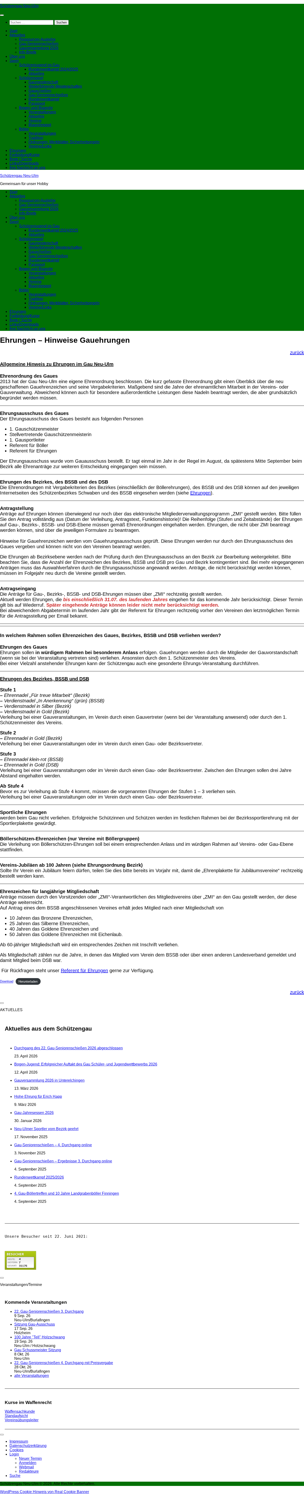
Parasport (36, 103)
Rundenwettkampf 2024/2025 (53, 69)
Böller (24, 129)
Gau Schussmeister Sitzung (37, 1350)
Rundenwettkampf (43, 99)
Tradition (35, 138)
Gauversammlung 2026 (38, 48)
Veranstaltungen (42, 112)
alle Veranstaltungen (31, 1376)
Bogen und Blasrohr (36, 108)
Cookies (17, 1450)
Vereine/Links (40, 146)
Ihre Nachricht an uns (27, 168)
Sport (14, 61)
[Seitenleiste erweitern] (2, 1003)
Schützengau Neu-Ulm (19, 6)
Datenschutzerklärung (28, 1446)
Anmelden (27, 1463)
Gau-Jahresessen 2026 (34, 1113)
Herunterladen (28, 981)
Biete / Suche (21, 159)
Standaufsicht (16, 1416)
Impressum (19, 1441)
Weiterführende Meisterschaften (55, 86)
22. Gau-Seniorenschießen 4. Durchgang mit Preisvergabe (63, 1363)
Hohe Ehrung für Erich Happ (38, 1096)
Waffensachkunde (20, 1411)
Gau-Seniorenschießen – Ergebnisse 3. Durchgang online (63, 1161)
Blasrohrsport (39, 125)
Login (14, 1454)
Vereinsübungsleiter (21, 1420)
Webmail (26, 1467)
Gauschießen (39, 91)
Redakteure (29, 1471)
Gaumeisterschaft (43, 82)
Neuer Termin (30, 1458)
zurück (297, 352)
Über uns (17, 56)
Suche (15, 1476)
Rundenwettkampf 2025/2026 (39, 1177)
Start (13, 31)
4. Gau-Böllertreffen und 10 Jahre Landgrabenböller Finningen (66, 1193)
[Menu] (2, 15)
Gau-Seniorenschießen (38, 44)
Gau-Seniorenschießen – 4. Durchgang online (53, 1145)
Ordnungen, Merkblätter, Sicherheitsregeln (64, 142)
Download (6, 981)
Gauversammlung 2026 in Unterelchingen (49, 1080)
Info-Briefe (27, 52)
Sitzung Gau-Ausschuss (34, 1324)
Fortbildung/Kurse (25, 155)
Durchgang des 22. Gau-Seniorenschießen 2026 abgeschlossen (68, 1048)
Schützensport (31, 78)
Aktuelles (17, 35)
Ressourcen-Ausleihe (37, 39)
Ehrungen (18, 150)
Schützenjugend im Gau (39, 65)
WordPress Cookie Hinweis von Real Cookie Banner (44, 1492)
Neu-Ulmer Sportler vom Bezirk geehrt (46, 1129)
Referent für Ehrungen (84, 970)
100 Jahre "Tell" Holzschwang (39, 1337)
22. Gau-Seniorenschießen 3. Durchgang (49, 1311)
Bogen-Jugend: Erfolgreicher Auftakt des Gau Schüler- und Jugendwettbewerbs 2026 (85, 1064)
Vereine (35, 121)
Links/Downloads (24, 163)
